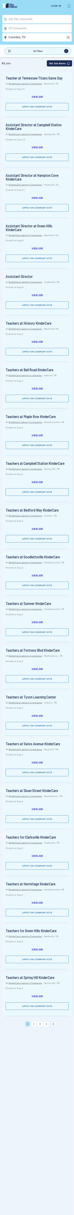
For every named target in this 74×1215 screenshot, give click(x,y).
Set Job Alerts (57, 63)
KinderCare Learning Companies (25, 83)
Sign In (56, 6)
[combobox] (40, 19)
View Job (37, 96)
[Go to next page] (53, 1024)
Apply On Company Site (37, 106)
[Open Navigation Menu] (69, 6)
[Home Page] (12, 6)
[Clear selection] (68, 37)
